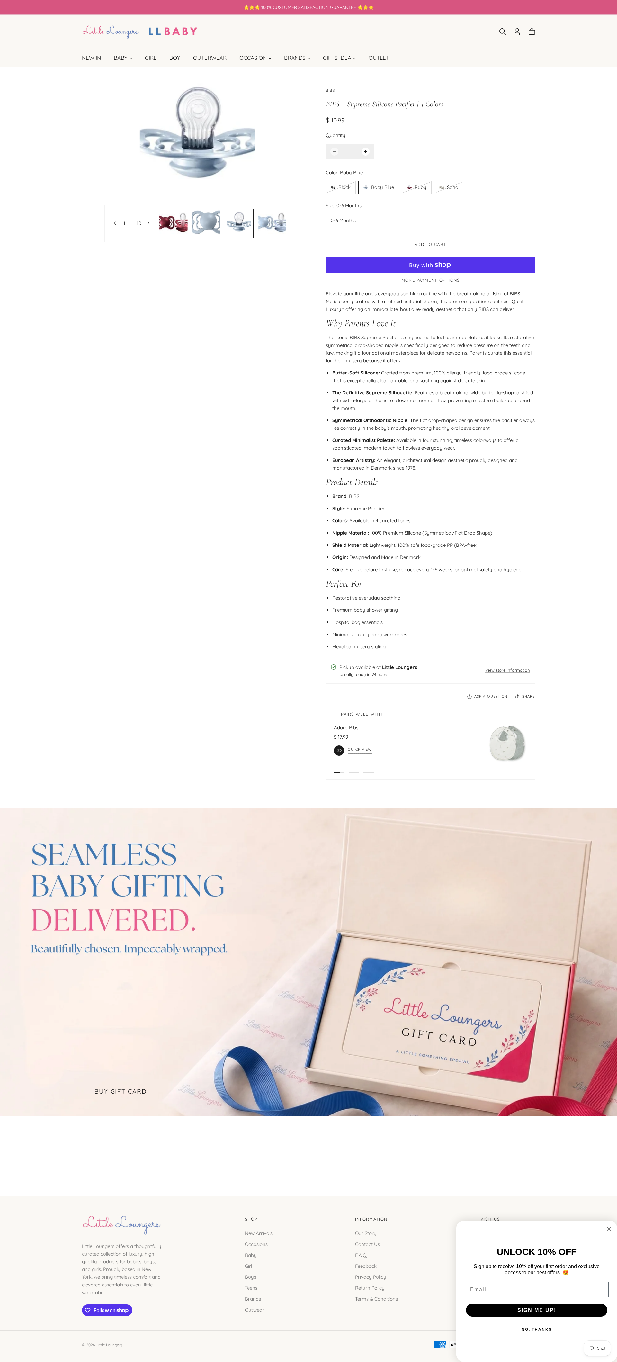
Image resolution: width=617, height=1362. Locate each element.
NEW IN (91, 57)
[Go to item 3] (368, 772)
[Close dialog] (609, 1228)
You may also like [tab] (308, 1149)
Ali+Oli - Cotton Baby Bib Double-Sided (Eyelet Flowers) (395, 728)
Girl (248, 1266)
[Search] (502, 31)
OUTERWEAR (210, 57)
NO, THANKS (537, 1329)
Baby (251, 1255)
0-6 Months (343, 220)
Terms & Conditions (376, 1298)
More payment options (430, 280)
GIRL (150, 57)
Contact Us (367, 1244)
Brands (253, 1298)
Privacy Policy (370, 1277)
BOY (174, 57)
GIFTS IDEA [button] (337, 57)
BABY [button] (121, 57)
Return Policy (370, 1288)
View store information (507, 670)
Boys (250, 1277)
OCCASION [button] (253, 57)
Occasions (256, 1244)
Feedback (366, 1266)
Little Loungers (109, 1344)
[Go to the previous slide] (115, 223)
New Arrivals (259, 1233)
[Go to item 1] (339, 772)
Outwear (254, 1309)
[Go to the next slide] (149, 223)
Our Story (366, 1233)
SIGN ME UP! (536, 1310)
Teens (251, 1288)
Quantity (335, 135)
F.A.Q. (361, 1255)
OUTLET (379, 57)
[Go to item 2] (354, 772)
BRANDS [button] (295, 57)
